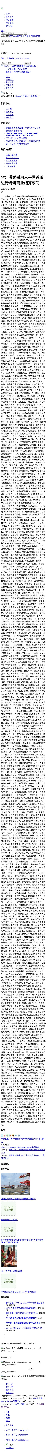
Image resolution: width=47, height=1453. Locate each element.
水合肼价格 (10, 166)
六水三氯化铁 (11, 161)
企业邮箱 (10, 58)
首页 (8, 14)
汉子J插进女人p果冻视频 (16, 138)
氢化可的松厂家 (12, 158)
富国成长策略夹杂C (14, 131)
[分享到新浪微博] (5, 1135)
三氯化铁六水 (11, 155)
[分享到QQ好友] (10, 1135)
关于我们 (9, 17)
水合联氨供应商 (26, 1139)
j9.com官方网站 (21, 96)
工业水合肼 (23, 36)
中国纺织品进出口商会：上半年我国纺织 (23, 141)
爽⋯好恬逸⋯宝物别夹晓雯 (17, 144)
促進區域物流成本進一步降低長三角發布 (23, 128)
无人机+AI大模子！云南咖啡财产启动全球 (24, 1328)
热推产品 (5, 1407)
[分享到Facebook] (19, 1135)
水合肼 (16, 1139)
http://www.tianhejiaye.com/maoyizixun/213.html (20, 1147)
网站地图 (20, 58)
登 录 (3, 31)
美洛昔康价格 (11, 163)
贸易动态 (9, 20)
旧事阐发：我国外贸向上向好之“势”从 (22, 1313)
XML (27, 58)
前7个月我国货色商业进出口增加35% (21, 1308)
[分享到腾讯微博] (16, 1135)
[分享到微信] (8, 1135)
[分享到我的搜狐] (13, 1135)
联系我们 (9, 26)
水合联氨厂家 (34, 36)
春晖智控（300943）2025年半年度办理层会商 (25, 1303)
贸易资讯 (9, 23)
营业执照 (40, 1404)
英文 (3, 58)
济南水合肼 (14, 36)
